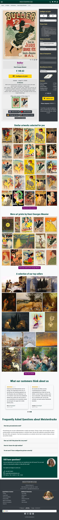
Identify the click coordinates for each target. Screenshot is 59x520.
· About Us (4, 504)
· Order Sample (24, 502)
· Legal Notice (5, 495)
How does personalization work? (12, 426)
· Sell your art (23, 495)
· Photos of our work (25, 498)
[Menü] (1, 1)
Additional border (43, 18)
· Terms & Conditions (6, 497)
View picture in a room (27, 115)
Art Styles (7, 5)
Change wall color (13, 115)
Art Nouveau (13, 5)
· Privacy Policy (5, 498)
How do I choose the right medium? (13, 445)
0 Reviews (23, 118)
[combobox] (48, 20)
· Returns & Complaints (6, 502)
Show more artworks (29, 373)
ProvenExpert (12, 405)
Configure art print (21, 76)
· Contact (4, 493)
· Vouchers (23, 500)
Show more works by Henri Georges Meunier (29, 267)
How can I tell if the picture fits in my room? (15, 440)
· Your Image (23, 493)
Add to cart (49, 98)
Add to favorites (27, 111)
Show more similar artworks (29, 208)
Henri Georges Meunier (22, 5)
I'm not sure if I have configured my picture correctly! (18, 450)
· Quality (22, 497)
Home (2, 5)
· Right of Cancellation (6, 500)
